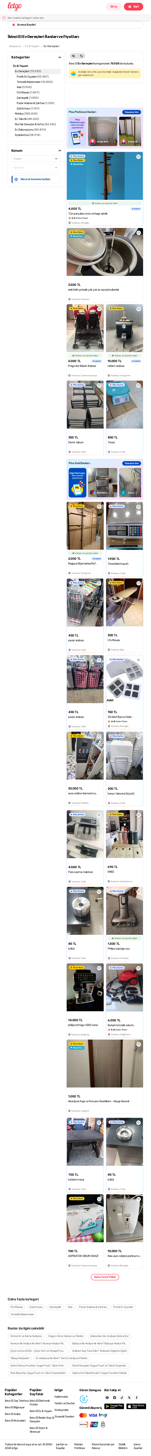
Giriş (113, 6)
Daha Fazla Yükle (105, 1277)
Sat (136, 6)
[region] (105, 131)
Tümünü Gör (131, 112)
